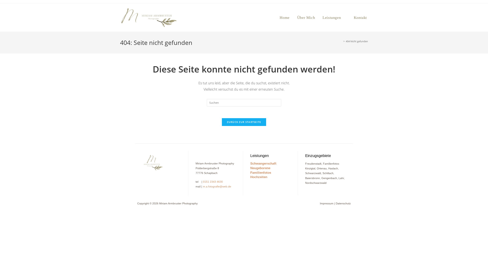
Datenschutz (343, 203)
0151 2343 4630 (213, 181)
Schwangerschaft (263, 163)
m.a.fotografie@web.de (217, 186)
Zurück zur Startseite (244, 122)
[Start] (341, 41)
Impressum (326, 203)
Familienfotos (260, 172)
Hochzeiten (258, 177)
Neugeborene (260, 168)
